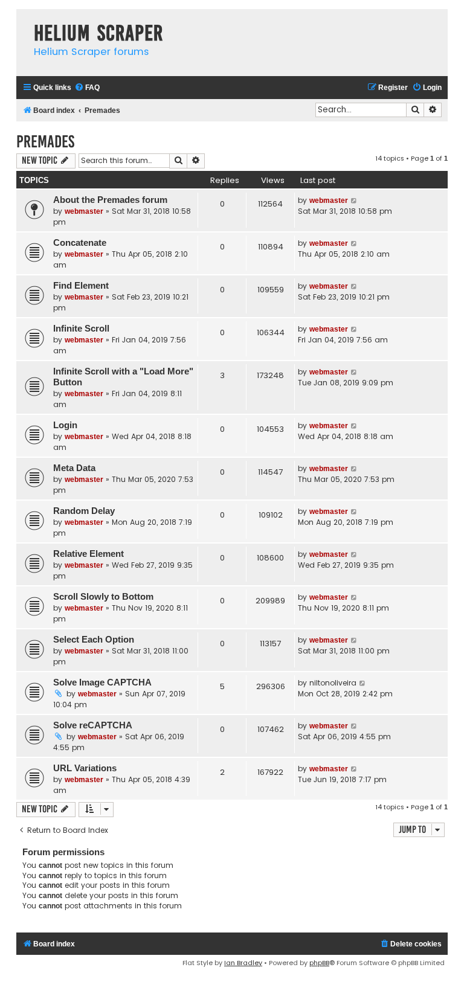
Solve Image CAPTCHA (102, 682)
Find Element (81, 286)
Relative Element (88, 554)
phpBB (319, 963)
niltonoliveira (332, 683)
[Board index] (22, 21)
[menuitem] (87, 88)
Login (65, 425)
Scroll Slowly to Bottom (103, 597)
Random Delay (84, 511)
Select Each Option (93, 639)
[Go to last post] (354, 200)
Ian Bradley (243, 963)
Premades (45, 141)
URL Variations (85, 768)
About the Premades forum (110, 200)
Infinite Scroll (81, 328)
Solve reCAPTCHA (92, 725)
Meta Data (74, 468)
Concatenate (79, 243)
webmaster (84, 211)
